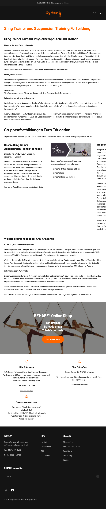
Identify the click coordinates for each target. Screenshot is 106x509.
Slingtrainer (53, 322)
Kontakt (44, 442)
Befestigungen (53, 326)
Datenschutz (46, 446)
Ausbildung (67, 451)
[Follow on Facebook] (6, 490)
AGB (42, 451)
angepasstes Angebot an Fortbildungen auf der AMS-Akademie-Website (65, 266)
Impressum (45, 455)
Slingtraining (68, 442)
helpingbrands (32, 499)
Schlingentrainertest (79, 385)
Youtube (66, 460)
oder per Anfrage (26, 390)
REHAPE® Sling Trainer (71, 446)
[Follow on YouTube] (12, 490)
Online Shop (67, 455)
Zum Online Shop (53, 339)
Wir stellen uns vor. (26, 419)
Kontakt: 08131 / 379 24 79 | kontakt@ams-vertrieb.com (53, 3)
